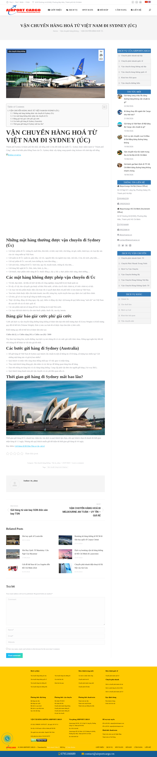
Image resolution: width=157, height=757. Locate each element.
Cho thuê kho (126, 304)
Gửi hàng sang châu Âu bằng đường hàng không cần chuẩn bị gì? (137, 98)
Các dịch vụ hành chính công (86, 675)
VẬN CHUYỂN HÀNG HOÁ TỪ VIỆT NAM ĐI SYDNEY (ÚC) (34, 110)
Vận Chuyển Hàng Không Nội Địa (135, 280)
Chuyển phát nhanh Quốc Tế (132, 258)
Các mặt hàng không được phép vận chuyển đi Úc (30, 116)
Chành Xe (125, 299)
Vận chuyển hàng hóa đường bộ (62, 675)
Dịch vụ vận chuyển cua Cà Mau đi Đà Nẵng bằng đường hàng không (137, 139)
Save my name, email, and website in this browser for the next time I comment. (34, 649)
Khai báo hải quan (128, 315)
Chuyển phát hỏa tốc (84, 679)
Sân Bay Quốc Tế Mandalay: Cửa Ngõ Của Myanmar (35, 552)
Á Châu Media (70, 747)
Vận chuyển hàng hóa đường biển (39, 686)
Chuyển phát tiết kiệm (84, 686)
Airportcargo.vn (125, 235)
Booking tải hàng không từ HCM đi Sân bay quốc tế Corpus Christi (88, 538)
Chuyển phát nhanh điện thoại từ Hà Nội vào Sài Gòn (89, 566)
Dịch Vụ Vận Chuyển (129, 269)
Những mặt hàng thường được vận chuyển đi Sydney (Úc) (33, 113)
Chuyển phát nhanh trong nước (86, 683)
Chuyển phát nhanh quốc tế (132, 61)
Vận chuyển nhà (127, 321)
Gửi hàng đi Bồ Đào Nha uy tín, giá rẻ (30, 446)
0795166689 (123, 224)
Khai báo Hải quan (128, 78)
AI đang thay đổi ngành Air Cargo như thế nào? (137, 113)
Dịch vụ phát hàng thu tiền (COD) (114, 688)
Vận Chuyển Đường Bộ (130, 274)
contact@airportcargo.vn (130, 240)
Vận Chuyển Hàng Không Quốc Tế (135, 286)
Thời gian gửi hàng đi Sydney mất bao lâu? (28, 124)
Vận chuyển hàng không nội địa (133, 66)
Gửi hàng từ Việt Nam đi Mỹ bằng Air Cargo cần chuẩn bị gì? (137, 125)
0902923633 (124, 204)
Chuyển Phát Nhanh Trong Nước (134, 263)
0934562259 (123, 198)
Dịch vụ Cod (126, 310)
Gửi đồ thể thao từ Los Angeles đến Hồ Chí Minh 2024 (36, 566)
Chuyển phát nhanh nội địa (132, 56)
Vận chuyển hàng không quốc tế (134, 72)
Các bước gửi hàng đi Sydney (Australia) (27, 121)
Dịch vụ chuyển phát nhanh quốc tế (114, 691)
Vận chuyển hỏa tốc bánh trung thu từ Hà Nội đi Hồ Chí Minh (136, 153)
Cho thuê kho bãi (59, 679)
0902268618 (124, 230)
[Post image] (13, 540)
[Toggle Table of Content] (103, 107)
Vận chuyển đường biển (130, 83)
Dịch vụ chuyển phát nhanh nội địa (114, 684)
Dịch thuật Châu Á (53, 747)
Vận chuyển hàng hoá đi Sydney (57, 467)
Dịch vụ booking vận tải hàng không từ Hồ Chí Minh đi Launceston (89, 552)
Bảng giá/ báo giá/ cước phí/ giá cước (26, 119)
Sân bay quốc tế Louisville (32, 536)
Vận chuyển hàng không (16, 51)
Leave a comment (78, 463)
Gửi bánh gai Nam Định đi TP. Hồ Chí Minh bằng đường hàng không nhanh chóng (137, 167)
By (56, 463)
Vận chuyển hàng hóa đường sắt (38, 683)
